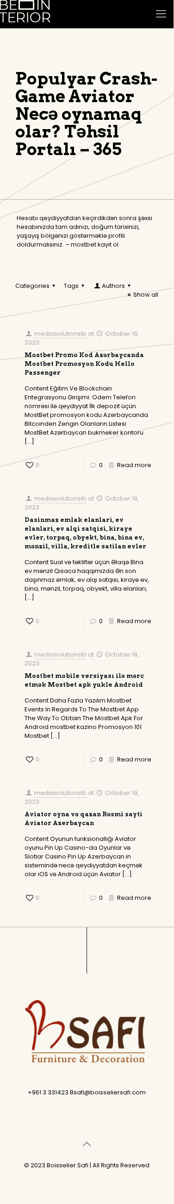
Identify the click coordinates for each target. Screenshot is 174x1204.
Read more (134, 465)
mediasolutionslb (60, 333)
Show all (145, 294)
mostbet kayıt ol (94, 244)
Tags (71, 285)
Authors (113, 285)
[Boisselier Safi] (25, 14)
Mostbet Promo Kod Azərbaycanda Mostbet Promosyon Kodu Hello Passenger (84, 363)
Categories (32, 285)
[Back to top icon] (87, 1144)
